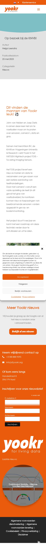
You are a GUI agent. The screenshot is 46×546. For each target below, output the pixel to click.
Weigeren (23, 284)
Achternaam (10, 415)
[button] (42, 248)
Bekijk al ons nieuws (23, 331)
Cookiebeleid (16, 297)
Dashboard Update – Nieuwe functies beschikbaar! (23, 485)
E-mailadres (10, 398)
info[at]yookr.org (14, 362)
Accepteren (23, 277)
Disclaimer (23, 534)
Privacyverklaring (28, 297)
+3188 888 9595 (13, 356)
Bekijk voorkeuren (23, 291)
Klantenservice (29, 2)
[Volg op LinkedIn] (38, 542)
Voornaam (9, 407)
